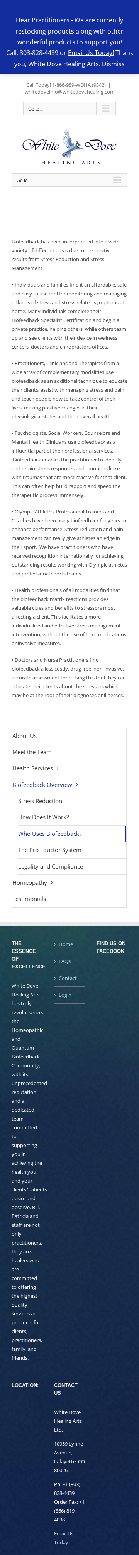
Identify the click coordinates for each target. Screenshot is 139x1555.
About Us (24, 736)
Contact (68, 978)
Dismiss (113, 64)
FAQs (65, 961)
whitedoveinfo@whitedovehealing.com (70, 91)
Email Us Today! (91, 53)
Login (65, 994)
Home (66, 944)
